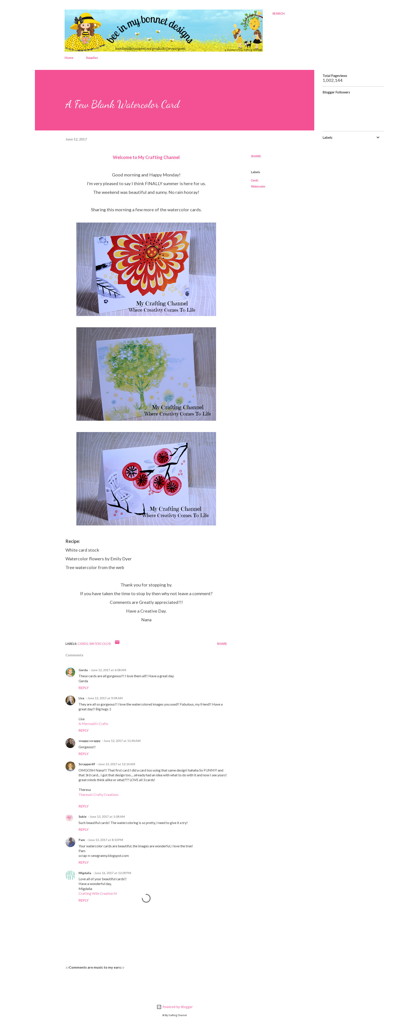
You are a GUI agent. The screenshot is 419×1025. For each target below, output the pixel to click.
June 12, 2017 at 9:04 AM (105, 698)
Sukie (82, 816)
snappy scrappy (89, 741)
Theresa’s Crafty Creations (98, 794)
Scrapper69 (87, 764)
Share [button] (256, 156)
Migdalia (85, 873)
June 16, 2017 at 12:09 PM (112, 873)
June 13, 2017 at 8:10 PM (105, 840)
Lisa (81, 698)
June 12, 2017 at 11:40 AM (122, 741)
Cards (254, 180)
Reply (84, 688)
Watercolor (258, 186)
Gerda (83, 670)
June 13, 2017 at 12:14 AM (116, 764)
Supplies (92, 57)
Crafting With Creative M (98, 893)
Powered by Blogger (177, 1007)
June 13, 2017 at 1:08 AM (107, 816)
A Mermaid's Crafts (93, 723)
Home (69, 57)
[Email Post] (117, 643)
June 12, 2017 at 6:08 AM (108, 670)
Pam (82, 840)
